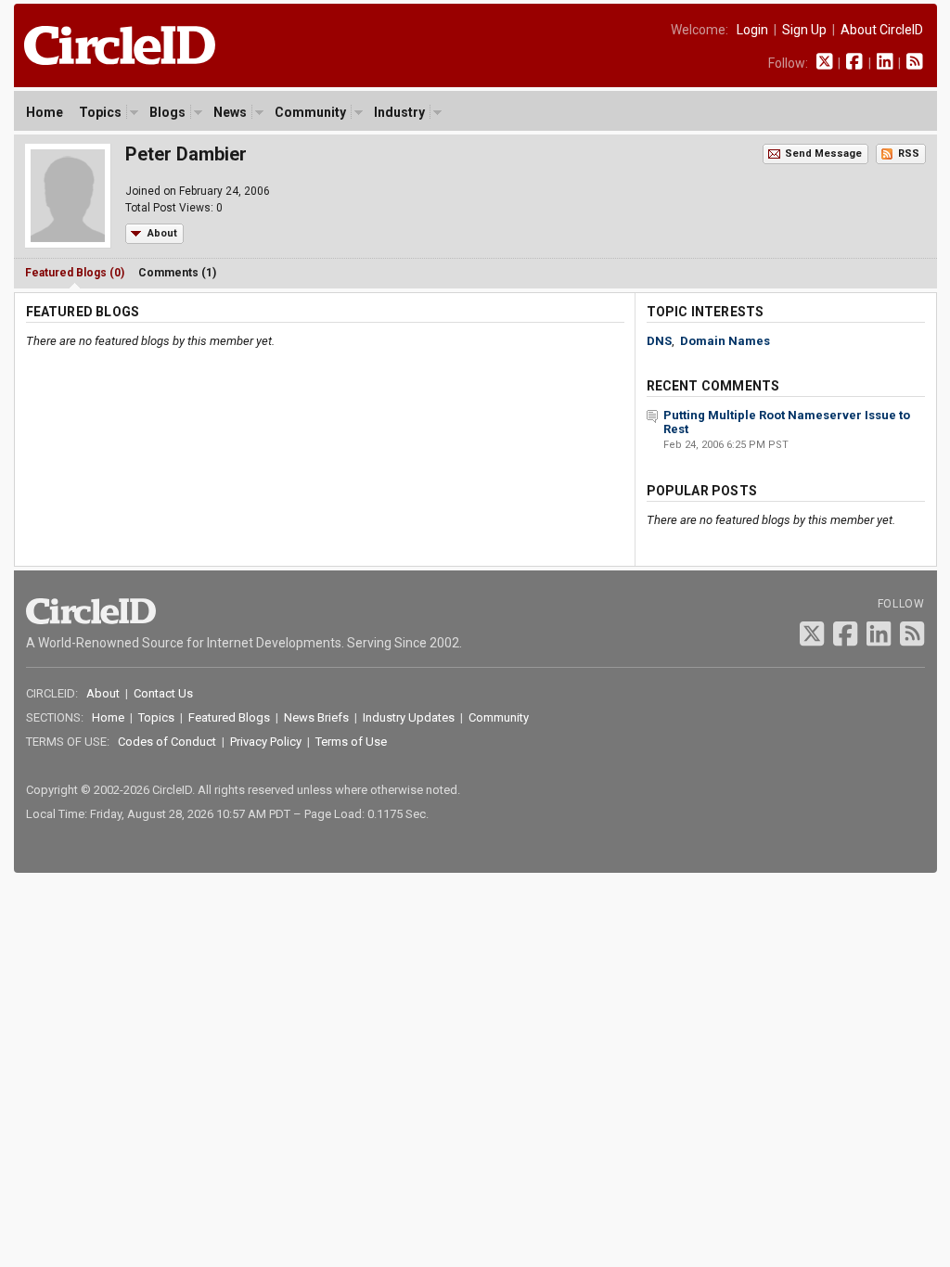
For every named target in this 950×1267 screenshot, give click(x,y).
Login (752, 29)
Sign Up (804, 29)
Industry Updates (409, 717)
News (230, 112)
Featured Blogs (229, 717)
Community (310, 112)
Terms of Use (351, 742)
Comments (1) (177, 272)
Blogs (167, 112)
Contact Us (163, 693)
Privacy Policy (266, 742)
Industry (399, 112)
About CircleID (882, 29)
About (162, 233)
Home (44, 112)
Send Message (823, 153)
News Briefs (316, 717)
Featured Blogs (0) (74, 272)
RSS (908, 153)
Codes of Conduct (167, 742)
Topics (100, 112)
